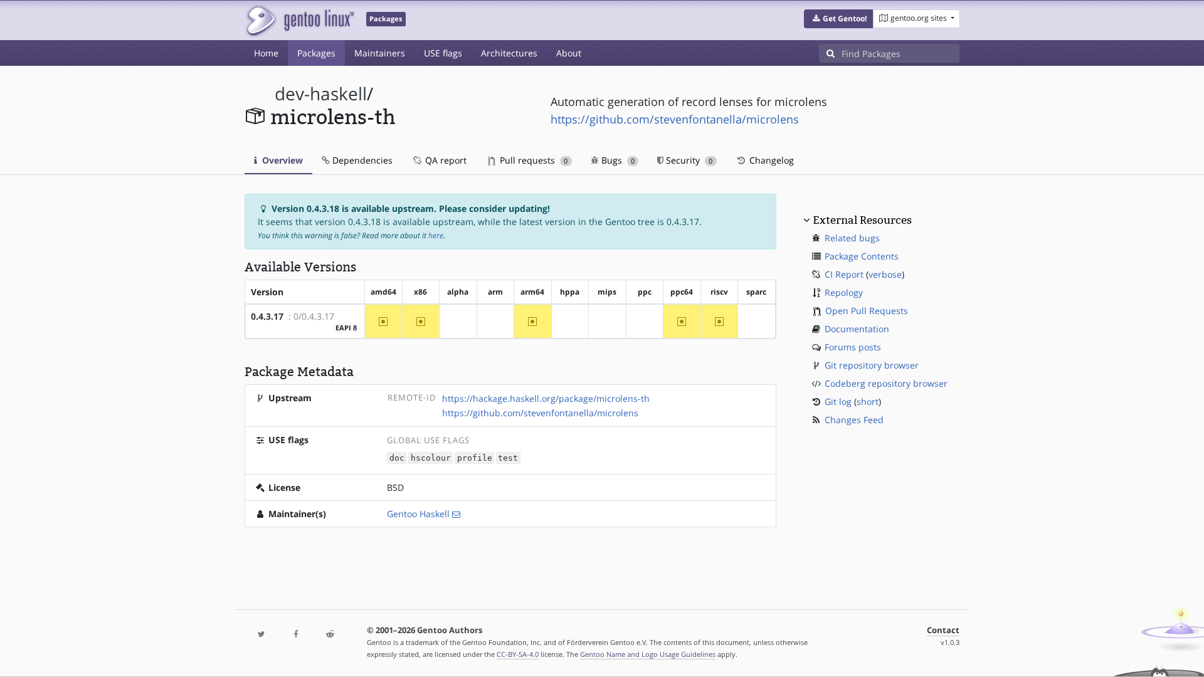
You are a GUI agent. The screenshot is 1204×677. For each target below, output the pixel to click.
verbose (885, 274)
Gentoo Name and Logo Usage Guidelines (648, 654)
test (508, 458)
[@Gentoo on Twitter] (261, 634)
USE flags (443, 53)
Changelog (770, 160)
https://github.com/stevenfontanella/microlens (675, 119)
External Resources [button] (862, 220)
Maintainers (379, 53)
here (435, 235)
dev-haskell (321, 93)
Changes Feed (854, 420)
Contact (943, 630)
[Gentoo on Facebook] (295, 634)
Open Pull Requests (866, 311)
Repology (844, 292)
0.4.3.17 (267, 316)
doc (396, 458)
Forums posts (853, 347)
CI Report (844, 274)
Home (266, 53)
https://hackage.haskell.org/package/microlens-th (546, 398)
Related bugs (852, 238)
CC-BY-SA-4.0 (518, 654)
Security (687, 160)
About (568, 53)
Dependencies (361, 160)
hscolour (431, 458)
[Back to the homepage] (299, 20)
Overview (281, 160)
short (868, 401)
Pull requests (532, 160)
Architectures (509, 53)
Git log (838, 401)
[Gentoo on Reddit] (330, 634)
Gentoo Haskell (418, 514)
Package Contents (862, 256)
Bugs (617, 160)
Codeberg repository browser (886, 383)
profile (474, 458)
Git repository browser (872, 365)
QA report (445, 160)
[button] (839, 18)
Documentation (857, 329)
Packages (316, 53)
